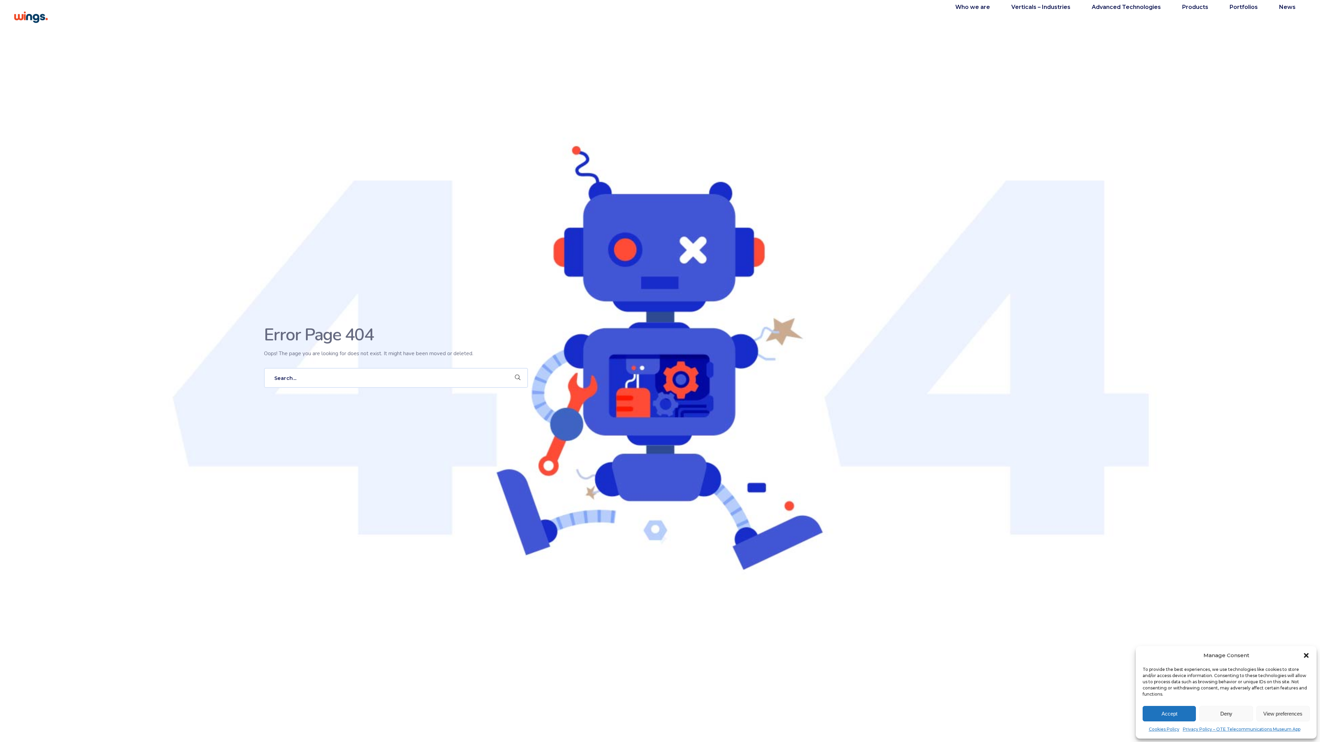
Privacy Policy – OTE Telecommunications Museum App (1241, 729)
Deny (1226, 714)
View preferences (1282, 714)
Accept (1169, 714)
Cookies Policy (1164, 729)
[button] (1306, 655)
